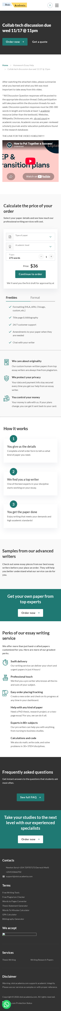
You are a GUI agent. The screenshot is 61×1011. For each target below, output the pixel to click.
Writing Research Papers (41, 959)
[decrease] (41, 256)
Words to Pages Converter (14, 901)
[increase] (51, 256)
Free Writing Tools (10, 892)
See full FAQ (28, 797)
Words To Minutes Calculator (15, 910)
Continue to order (30, 274)
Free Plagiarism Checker (13, 897)
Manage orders (50, 5)
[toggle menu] (57, 5)
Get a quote (40, 41)
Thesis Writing (9, 959)
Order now (13, 41)
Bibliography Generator (13, 919)
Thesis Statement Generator (15, 905)
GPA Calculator (9, 914)
